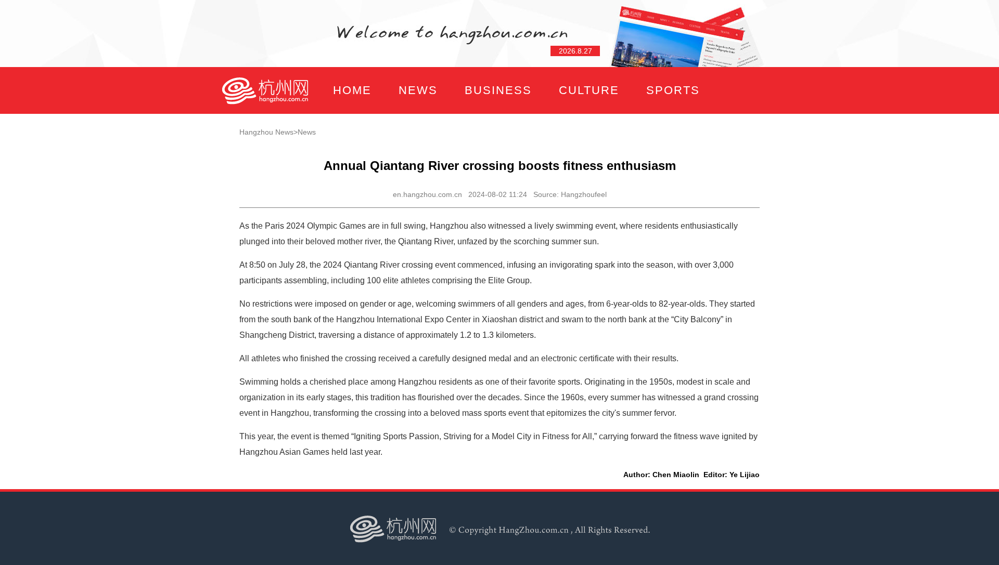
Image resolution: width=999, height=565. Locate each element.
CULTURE (589, 90)
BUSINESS (498, 90)
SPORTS (673, 90)
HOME (352, 90)
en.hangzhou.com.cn (427, 194)
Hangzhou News (266, 132)
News (307, 132)
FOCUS (325, 136)
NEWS (418, 90)
